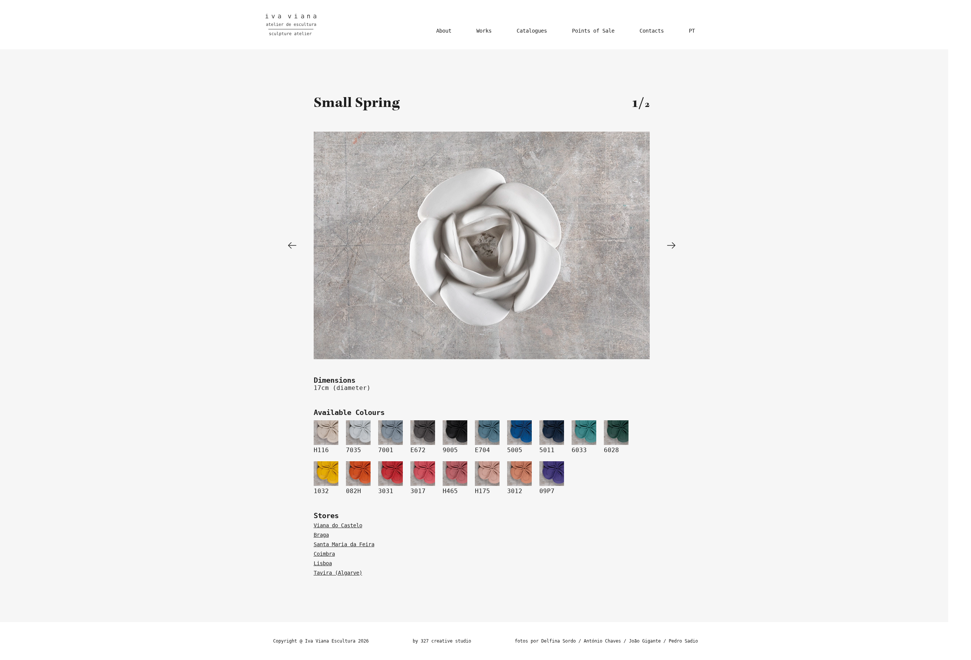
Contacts (651, 31)
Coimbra (324, 554)
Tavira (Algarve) (338, 573)
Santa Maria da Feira (344, 544)
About (443, 31)
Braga (321, 535)
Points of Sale (593, 31)
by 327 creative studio (442, 641)
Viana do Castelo (338, 525)
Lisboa (323, 563)
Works (484, 31)
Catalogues (532, 31)
